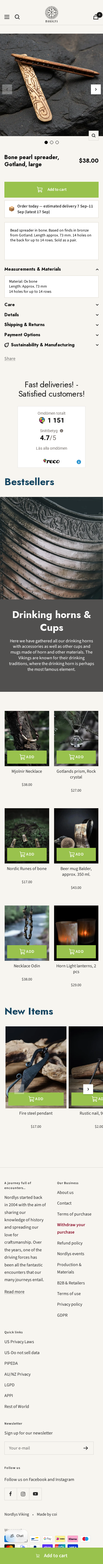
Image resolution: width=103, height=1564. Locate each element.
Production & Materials (69, 1268)
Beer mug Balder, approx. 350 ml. (76, 871)
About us (65, 1193)
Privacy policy (69, 1304)
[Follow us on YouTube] (35, 1494)
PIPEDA (11, 1363)
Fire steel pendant (35, 1113)
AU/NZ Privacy (17, 1374)
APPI (8, 1396)
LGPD (9, 1385)
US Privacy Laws (19, 1342)
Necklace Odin (27, 966)
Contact (64, 1203)
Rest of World (16, 1407)
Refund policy (69, 1243)
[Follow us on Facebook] (10, 1494)
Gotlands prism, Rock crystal (76, 774)
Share (9, 359)
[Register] (85, 1448)
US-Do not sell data (22, 1353)
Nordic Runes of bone (27, 869)
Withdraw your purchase (71, 1228)
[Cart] (96, 16)
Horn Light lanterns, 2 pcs (76, 969)
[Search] (17, 16)
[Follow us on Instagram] (23, 1494)
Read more (14, 1292)
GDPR (62, 1315)
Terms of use (69, 1294)
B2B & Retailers (71, 1283)
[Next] (96, 89)
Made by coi (47, 1514)
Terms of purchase (74, 1214)
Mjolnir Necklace (27, 771)
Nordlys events (70, 1254)
